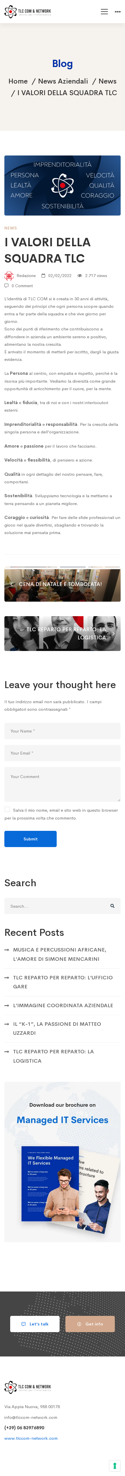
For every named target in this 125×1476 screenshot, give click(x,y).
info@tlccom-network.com (30, 1417)
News (108, 81)
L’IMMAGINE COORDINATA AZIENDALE (63, 1005)
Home (18, 81)
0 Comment (22, 285)
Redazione (25, 275)
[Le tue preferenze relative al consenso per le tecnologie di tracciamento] (114, 1465)
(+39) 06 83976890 (24, 1427)
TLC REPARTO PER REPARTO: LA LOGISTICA (53, 1056)
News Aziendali (63, 81)
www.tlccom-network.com (31, 1438)
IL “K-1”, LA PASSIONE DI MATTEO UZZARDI (57, 1028)
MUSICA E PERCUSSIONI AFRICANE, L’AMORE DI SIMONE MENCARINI (59, 954)
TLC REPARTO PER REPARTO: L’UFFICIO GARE (63, 982)
